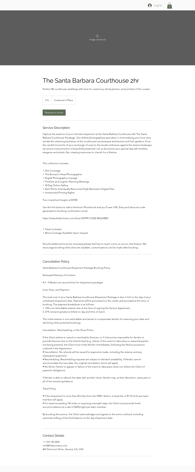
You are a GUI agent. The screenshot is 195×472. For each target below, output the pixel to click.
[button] (169, 5)
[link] (54, 113)
